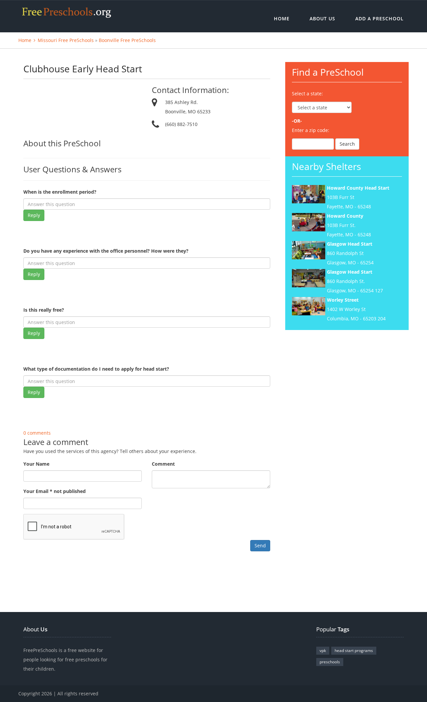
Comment (163, 464)
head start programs (354, 650)
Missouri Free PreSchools (66, 40)
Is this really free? (43, 310)
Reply (34, 215)
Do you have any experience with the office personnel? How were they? (105, 251)
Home (282, 18)
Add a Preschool (379, 18)
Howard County (345, 216)
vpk (323, 650)
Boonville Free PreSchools (127, 40)
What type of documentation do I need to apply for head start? (96, 369)
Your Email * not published (54, 491)
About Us (322, 18)
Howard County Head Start (358, 188)
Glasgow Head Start (349, 244)
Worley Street (343, 300)
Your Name (36, 464)
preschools (330, 662)
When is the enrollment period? (59, 192)
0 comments (37, 433)
